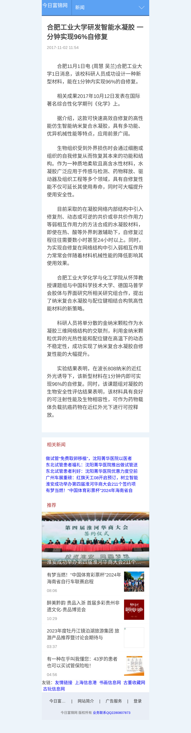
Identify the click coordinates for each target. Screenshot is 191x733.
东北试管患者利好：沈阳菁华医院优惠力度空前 (92, 471)
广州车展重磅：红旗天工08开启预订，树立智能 (92, 477)
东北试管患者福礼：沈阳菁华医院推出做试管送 (92, 464)
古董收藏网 (134, 682)
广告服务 (114, 701)
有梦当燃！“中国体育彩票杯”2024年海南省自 (89, 490)
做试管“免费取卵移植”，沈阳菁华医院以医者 (89, 458)
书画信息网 (110, 682)
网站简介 (86, 701)
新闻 (80, 7)
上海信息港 (86, 682)
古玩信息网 (54, 689)
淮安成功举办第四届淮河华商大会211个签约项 (91, 484)
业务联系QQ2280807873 (111, 713)
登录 (138, 701)
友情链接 (63, 682)
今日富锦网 (55, 5)
